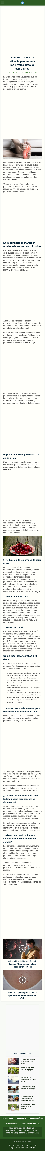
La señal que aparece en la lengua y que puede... (28, 1061)
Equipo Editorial (32, 72)
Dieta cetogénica (36, 1118)
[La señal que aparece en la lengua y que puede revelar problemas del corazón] (14, 1061)
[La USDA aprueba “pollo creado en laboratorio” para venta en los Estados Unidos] (14, 1098)
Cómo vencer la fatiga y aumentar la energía (28, 1087)
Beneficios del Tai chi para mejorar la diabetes (28, 1106)
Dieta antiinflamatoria (31, 1124)
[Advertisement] (22, 30)
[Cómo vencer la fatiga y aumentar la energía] (14, 1089)
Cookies (17, 1148)
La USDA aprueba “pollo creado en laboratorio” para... (27, 1098)
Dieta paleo (21, 1118)
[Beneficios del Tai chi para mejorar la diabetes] (14, 1107)
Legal (12, 1148)
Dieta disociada (12, 1124)
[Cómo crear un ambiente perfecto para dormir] (14, 1080)
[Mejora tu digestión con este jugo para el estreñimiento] (14, 1070)
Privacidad (24, 1148)
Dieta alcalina (7, 1118)
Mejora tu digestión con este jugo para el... (28, 1069)
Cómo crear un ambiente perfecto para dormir (28, 1079)
